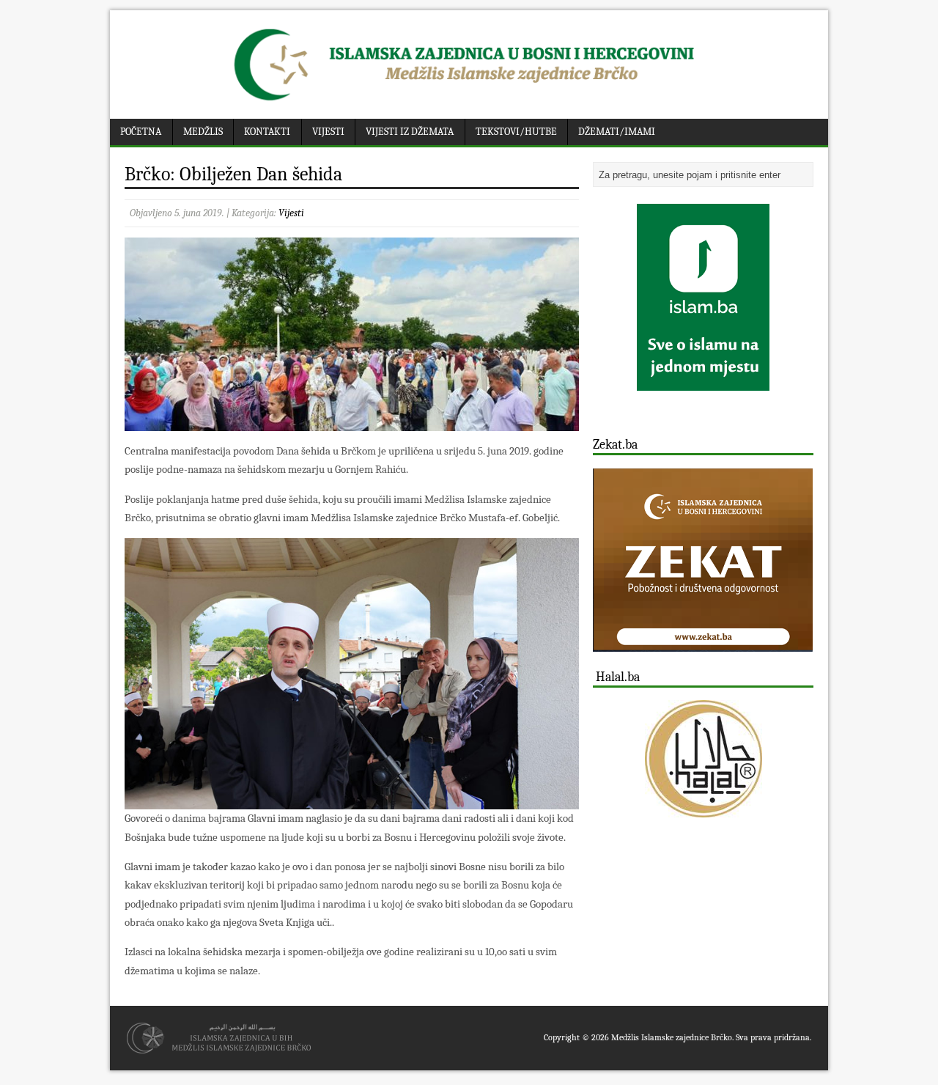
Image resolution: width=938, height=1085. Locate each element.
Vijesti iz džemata (410, 131)
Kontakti (267, 131)
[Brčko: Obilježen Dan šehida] (352, 422)
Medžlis (203, 131)
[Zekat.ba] (703, 643)
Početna (140, 131)
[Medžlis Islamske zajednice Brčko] (469, 100)
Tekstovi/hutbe (516, 131)
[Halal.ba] (703, 758)
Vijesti (328, 131)
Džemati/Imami (616, 131)
